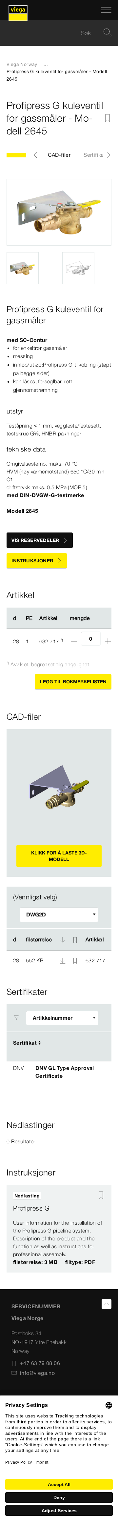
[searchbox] (53, 33)
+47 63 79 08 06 (40, 1363)
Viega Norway (22, 64)
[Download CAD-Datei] (63, 939)
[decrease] (74, 641)
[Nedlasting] (63, 960)
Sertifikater (97, 154)
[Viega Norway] (18, 10)
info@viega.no (37, 1373)
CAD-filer (59, 154)
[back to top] (106, 1304)
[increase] (108, 641)
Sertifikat (25, 1042)
